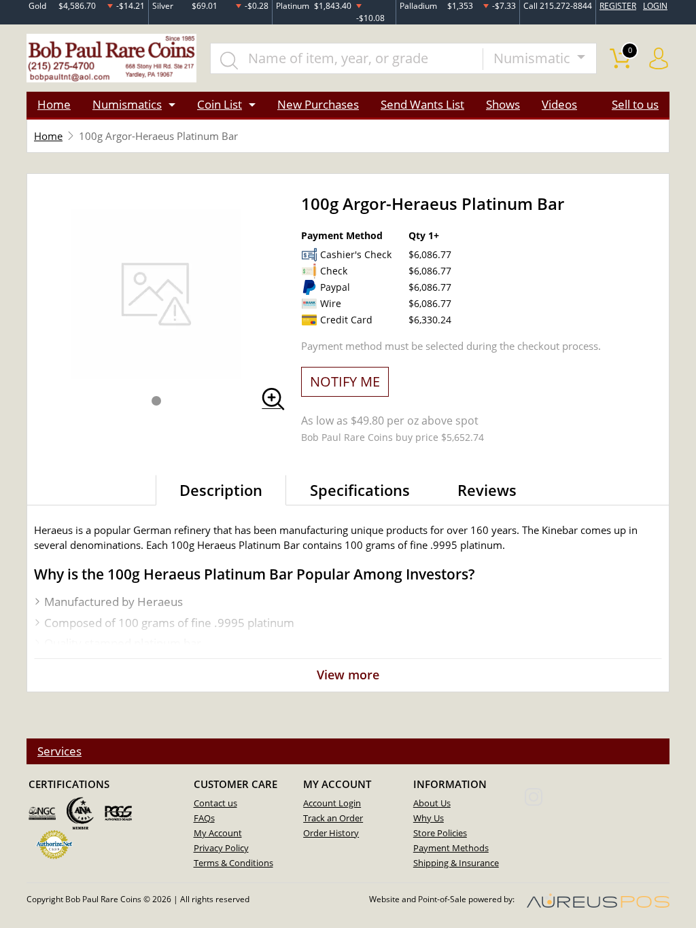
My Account (218, 833)
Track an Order (333, 818)
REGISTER (617, 6)
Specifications (360, 490)
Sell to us (635, 104)
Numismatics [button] (127, 104)
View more (348, 674)
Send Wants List (422, 104)
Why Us (428, 818)
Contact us (215, 803)
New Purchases (318, 104)
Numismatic (533, 58)
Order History (331, 833)
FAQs (204, 818)
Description (220, 490)
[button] (156, 401)
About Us (432, 803)
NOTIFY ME (345, 381)
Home (54, 104)
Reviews (487, 490)
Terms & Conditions (233, 863)
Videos (559, 104)
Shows (503, 104)
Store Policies (440, 833)
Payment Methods (451, 848)
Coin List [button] (219, 104)
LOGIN (655, 6)
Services (59, 751)
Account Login (332, 803)
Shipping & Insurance (456, 863)
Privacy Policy (221, 848)
